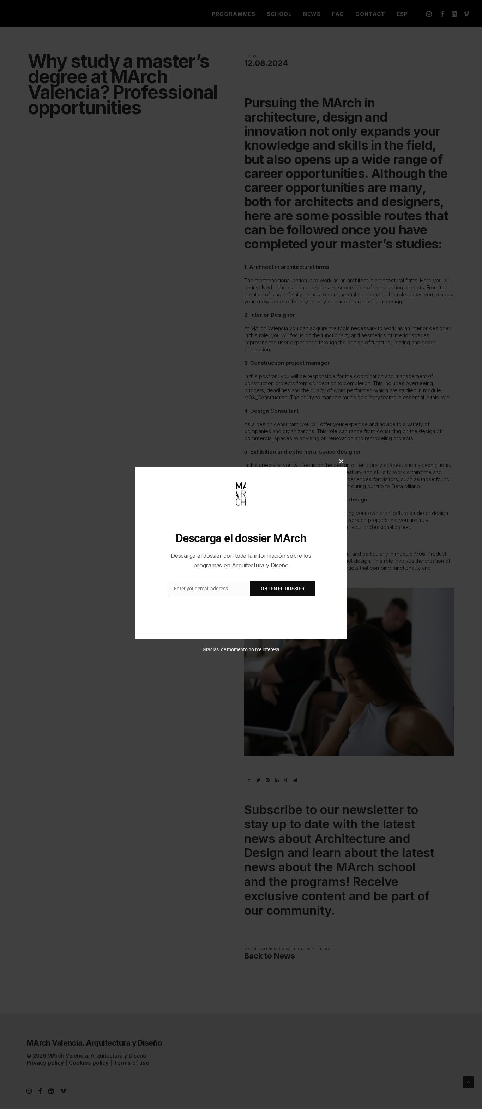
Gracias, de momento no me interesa (241, 649)
